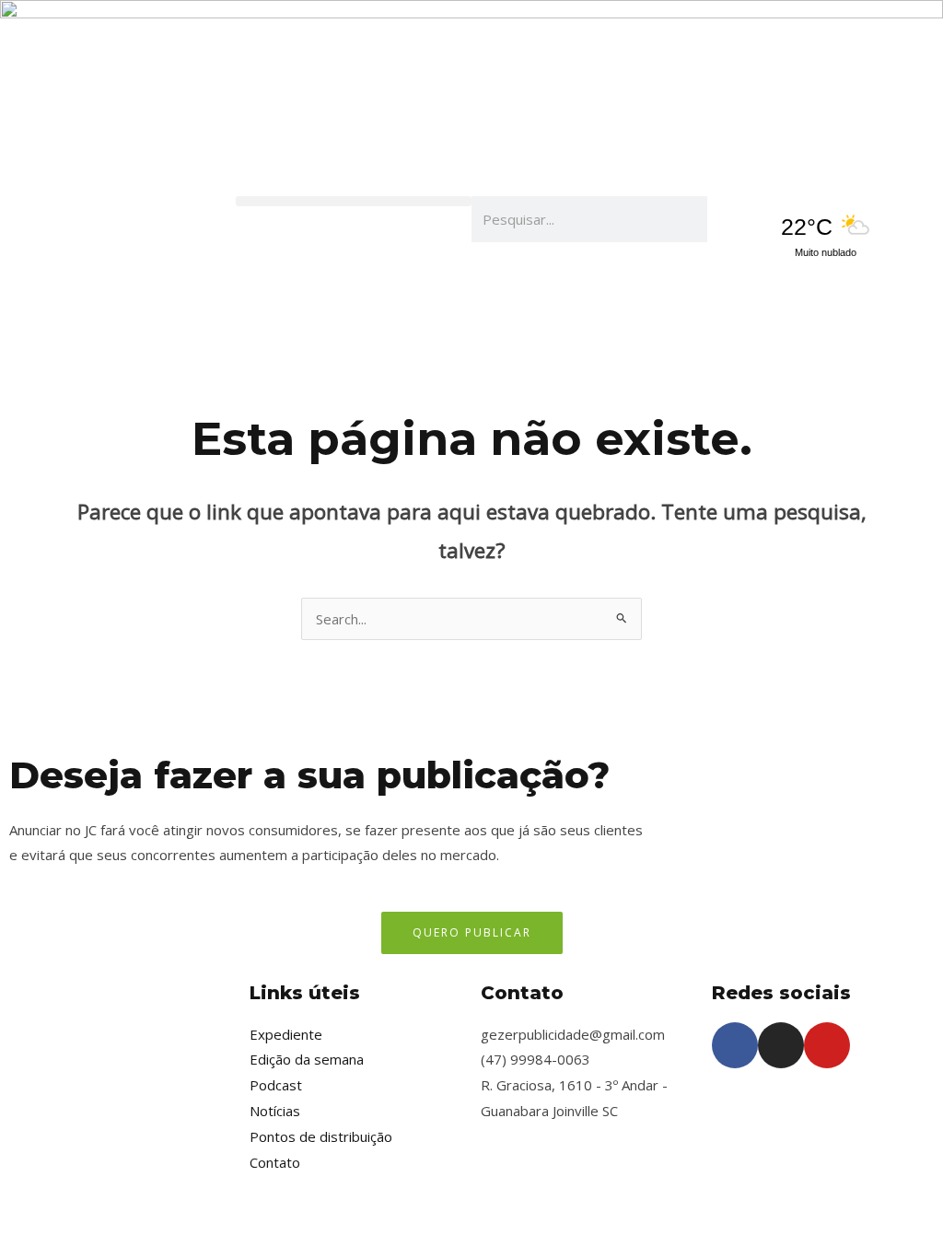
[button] (354, 201)
